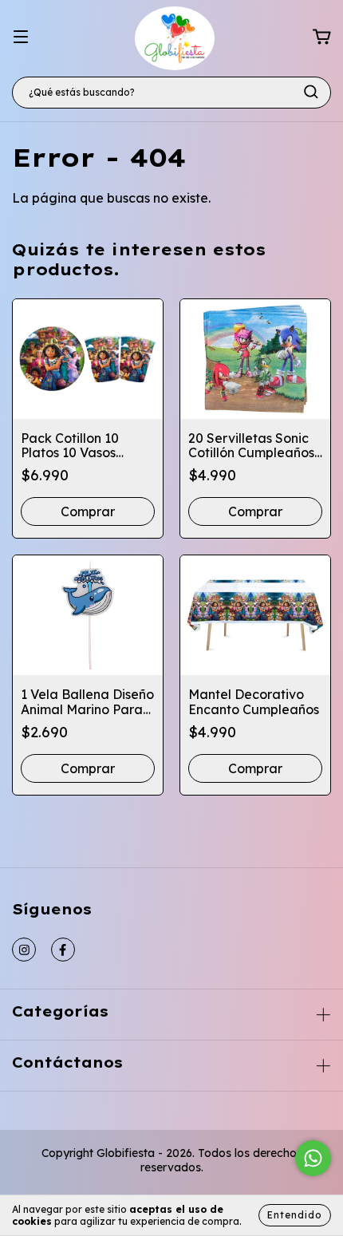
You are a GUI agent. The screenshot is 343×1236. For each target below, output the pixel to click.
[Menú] (21, 37)
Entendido (294, 1215)
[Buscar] (311, 92)
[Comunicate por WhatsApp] (313, 1158)
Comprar (255, 768)
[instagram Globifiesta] (24, 950)
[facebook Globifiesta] (63, 950)
